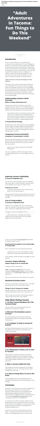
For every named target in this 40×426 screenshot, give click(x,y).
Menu (3, 5)
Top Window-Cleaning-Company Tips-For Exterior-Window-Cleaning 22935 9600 (19, 2)
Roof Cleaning (22, 239)
